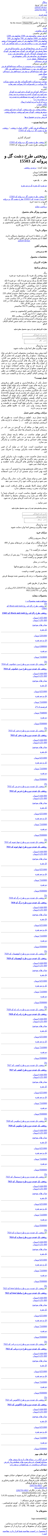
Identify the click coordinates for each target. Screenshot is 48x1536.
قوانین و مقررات (17, 1464)
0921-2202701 (36, 1485)
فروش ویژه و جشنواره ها (36, 117)
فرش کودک (35, 51)
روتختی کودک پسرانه (32, 112)
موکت (44, 76)
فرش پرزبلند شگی (18, 43)
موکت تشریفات (15, 84)
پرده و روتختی (30, 168)
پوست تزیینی (25, 66)
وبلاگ (44, 2)
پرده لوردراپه (37, 97)
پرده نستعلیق (26, 97)
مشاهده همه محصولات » (36, 601)
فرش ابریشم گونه (21, 41)
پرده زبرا (37, 99)
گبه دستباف (15, 66)
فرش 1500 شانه (23, 36)
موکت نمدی (42, 81)
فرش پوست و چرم (38, 66)
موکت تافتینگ (32, 81)
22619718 (24, 241)
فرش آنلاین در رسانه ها (36, 1459)
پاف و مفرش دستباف (24, 71)
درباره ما (22, 1459)
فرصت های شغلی (22, 1462)
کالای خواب (42, 104)
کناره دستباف (19, 69)
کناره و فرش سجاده (38, 48)
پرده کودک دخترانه (27, 92)
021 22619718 (41, 7)
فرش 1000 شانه (36, 38)
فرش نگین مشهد (24, 56)
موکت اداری (27, 84)
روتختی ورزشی (35, 109)
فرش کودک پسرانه (22, 51)
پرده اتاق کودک (41, 92)
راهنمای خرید (36, 1462)
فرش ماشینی (41, 31)
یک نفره (36, 185)
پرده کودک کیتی (34, 94)
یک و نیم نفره (27, 185)
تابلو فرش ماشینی (21, 48)
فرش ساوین (37, 56)
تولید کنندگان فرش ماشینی (29, 53)
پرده (45, 86)
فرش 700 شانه (22, 38)
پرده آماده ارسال (28, 102)
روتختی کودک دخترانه (19, 109)
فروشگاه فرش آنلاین (37, 128)
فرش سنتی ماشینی (39, 36)
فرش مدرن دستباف (33, 69)
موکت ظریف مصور (17, 81)
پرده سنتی (24, 94)
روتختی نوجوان (17, 112)
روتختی (44, 109)
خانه (45, 28)
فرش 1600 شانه (36, 41)
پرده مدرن (16, 94)
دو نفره (44, 185)
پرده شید (17, 97)
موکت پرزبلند (37, 84)
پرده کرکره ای (41, 102)
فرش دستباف (41, 61)
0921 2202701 (41, 10)
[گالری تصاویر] (28, 142)
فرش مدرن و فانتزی (34, 43)
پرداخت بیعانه (41, 206)
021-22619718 (41, 1488)
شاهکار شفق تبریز (35, 59)
